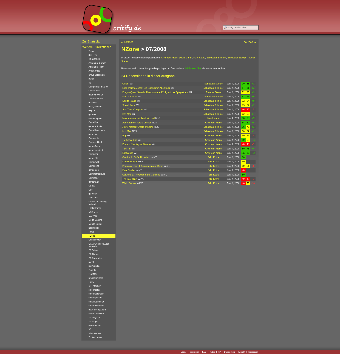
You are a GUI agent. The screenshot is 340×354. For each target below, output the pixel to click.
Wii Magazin (94, 317)
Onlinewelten (95, 240)
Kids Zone (93, 197)
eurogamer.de (95, 106)
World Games (129, 183)
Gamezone (94, 166)
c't (89, 83)
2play (91, 51)
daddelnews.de (96, 95)
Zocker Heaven (96, 337)
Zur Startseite (91, 41)
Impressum (253, 352)
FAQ (204, 352)
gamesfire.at (94, 146)
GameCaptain (95, 118)
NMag (91, 232)
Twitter (212, 352)
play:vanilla (94, 266)
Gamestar (93, 154)
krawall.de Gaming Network (98, 202)
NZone (130, 49)
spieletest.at (94, 290)
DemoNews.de (96, 98)
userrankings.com (97, 309)
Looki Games (95, 208)
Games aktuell (95, 142)
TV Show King (129, 140)
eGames (93, 102)
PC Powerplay (95, 258)
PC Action (93, 250)
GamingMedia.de (97, 174)
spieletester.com (96, 294)
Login (183, 352)
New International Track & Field (138, 118)
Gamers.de (94, 138)
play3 (91, 262)
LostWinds (127, 153)
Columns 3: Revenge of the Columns (141, 174)
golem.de (93, 193)
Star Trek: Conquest (132, 109)
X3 (90, 329)
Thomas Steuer (213, 92)
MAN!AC (93, 216)
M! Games (93, 212)
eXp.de (92, 110)
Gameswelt (94, 162)
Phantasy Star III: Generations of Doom (142, 166)
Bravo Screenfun (97, 75)
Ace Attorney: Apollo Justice (136, 122)
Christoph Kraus (169, 57)
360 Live (93, 55)
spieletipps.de (95, 297)
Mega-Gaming (95, 220)
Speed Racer (129, 105)
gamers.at (93, 134)
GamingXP (94, 178)
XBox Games (95, 333)
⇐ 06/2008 (127, 42)
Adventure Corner (97, 63)
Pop (124, 135)
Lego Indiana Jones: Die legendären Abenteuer (146, 88)
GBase (92, 186)
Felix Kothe (199, 57)
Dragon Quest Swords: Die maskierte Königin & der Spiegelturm (155, 92)
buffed (92, 79)
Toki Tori (126, 148)
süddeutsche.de (96, 305)
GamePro (93, 122)
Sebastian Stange (237, 57)
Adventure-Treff (96, 67)
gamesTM (93, 158)
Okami (125, 83)
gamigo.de (94, 170)
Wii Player (93, 321)
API (219, 352)
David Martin (185, 57)
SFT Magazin (95, 286)
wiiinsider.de (95, 325)
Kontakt (241, 352)
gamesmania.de (96, 150)
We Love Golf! (129, 96)
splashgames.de (96, 302)
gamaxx (92, 114)
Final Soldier (128, 170)
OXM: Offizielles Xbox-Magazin (99, 245)
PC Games (94, 254)
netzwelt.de (94, 228)
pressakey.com (96, 278)
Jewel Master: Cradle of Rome (137, 127)
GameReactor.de (97, 130)
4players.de (94, 59)
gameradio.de (95, 126)
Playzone (93, 274)
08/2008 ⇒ (250, 42)
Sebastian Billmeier (216, 57)
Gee (91, 190)
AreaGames (94, 71)
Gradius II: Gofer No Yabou (136, 157)
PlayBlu (92, 270)
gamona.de (94, 182)
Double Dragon (129, 161)
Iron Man (126, 114)
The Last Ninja (129, 179)
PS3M (91, 282)
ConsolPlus (94, 90)
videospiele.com (96, 313)
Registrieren (194, 352)
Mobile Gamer (95, 224)
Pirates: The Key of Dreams (136, 144)
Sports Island (129, 101)
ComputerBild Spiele (99, 87)
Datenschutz (229, 352)
